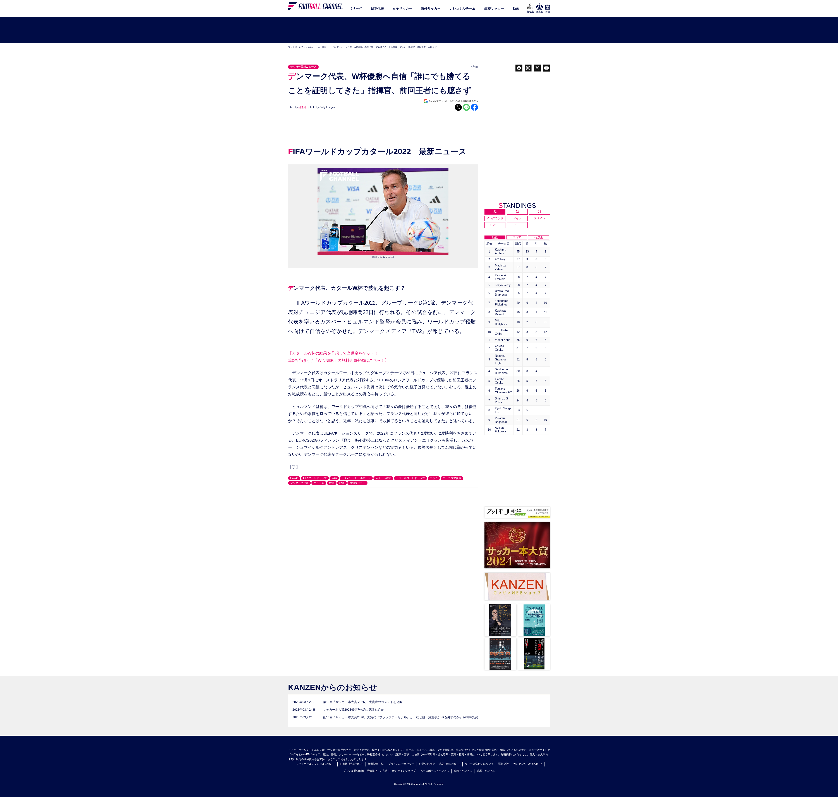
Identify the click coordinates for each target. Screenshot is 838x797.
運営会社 (503, 763)
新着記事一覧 (376, 763)
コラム (434, 478)
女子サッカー (402, 8)
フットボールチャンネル (300, 47)
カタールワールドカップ (410, 478)
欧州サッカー (357, 483)
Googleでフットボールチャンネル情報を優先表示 (453, 101)
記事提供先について (351, 763)
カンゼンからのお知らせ (527, 763)
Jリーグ (356, 8)
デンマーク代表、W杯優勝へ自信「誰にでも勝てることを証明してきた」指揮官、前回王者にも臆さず (387, 47)
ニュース (319, 483)
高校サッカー (494, 8)
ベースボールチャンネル (434, 770)
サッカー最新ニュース (324, 47)
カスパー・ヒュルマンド (356, 478)
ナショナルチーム (462, 8)
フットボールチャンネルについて (315, 763)
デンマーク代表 (299, 483)
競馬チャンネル (486, 770)
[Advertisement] (419, 30)
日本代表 (377, 8)
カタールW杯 (383, 478)
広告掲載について (449, 763)
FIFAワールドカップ (315, 478)
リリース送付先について (479, 763)
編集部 (302, 107)
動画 (516, 8)
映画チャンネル (463, 770)
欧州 (342, 483)
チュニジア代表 (452, 478)
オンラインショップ (404, 770)
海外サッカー (431, 8)
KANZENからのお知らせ (332, 687)
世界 (331, 483)
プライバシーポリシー (401, 763)
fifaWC (294, 478)
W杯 (334, 478)
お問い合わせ (427, 763)
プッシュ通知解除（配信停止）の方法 (365, 770)
